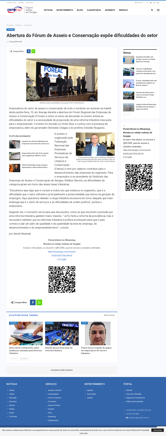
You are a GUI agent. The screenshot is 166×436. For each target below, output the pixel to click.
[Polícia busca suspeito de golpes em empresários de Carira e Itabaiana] (98, 333)
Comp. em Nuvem (54, 398)
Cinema (90, 398)
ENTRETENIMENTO (65, 10)
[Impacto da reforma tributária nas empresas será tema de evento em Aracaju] (14, 144)
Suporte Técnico (54, 405)
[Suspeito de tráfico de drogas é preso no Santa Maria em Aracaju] (128, 60)
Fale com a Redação (133, 394)
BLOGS (80, 10)
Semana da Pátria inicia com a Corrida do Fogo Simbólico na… (145, 95)
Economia (10, 29)
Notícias (48, 10)
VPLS (50, 413)
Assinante (29, 2)
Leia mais (84, 433)
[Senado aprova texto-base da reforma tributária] (62, 333)
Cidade (84, 323)
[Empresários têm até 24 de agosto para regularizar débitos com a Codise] (14, 156)
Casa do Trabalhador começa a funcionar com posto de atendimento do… (146, 71)
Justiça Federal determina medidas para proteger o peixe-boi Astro (146, 106)
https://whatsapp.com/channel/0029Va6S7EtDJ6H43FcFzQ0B (62, 256)
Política (12, 409)
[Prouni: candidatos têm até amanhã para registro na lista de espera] (128, 83)
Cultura (11, 394)
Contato (21, 2)
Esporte (12, 405)
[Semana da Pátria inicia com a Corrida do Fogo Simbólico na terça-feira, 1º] (128, 95)
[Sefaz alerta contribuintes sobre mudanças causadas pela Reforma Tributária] (26, 333)
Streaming (52, 416)
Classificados (11, 2)
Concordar (157, 430)
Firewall (51, 409)
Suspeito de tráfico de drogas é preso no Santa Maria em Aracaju (145, 59)
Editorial (129, 390)
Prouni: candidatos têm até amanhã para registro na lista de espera (146, 83)
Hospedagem (53, 394)
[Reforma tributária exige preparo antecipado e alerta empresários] (14, 168)
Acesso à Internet (54, 390)
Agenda (90, 390)
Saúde (11, 413)
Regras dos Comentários (135, 398)
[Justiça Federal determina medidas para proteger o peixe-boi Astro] (128, 107)
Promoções (91, 394)
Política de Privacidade (134, 401)
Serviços (123, 10)
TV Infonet (13, 416)
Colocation (52, 401)
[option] (140, 84)
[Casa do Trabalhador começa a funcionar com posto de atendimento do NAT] (128, 72)
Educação (13, 398)
